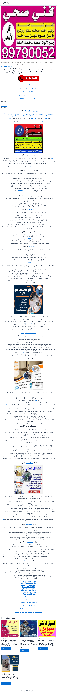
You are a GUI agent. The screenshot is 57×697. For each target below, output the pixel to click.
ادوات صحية (18, 95)
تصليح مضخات (31, 95)
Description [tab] (4, 107)
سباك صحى (28, 88)
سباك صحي (29, 463)
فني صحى (32, 246)
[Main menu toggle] (54, 2)
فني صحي (10, 66)
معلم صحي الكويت (32, 166)
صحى (33, 84)
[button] (53, 8)
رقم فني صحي (24, 560)
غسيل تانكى (21, 98)
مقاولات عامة (52, 62)
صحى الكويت (23, 91)
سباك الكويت (30, 91)
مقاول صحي (14, 166)
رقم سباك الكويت (29, 323)
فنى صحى (34, 88)
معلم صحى (22, 88)
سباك (30, 84)
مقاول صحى (25, 84)
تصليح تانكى (28, 98)
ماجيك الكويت (6, 3)
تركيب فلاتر (24, 95)
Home (2, 62)
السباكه (24, 352)
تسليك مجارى (35, 98)
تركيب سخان (10, 118)
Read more (6, 648)
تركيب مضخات (38, 95)
